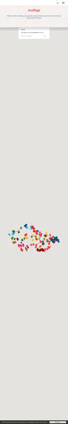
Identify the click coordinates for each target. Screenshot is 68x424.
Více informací (43, 422)
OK (44, 36)
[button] (26, 234)
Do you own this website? (26, 36)
